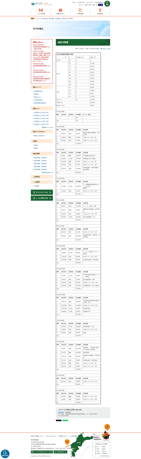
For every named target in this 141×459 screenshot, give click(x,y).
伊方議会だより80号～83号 (41, 115)
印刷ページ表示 (106, 48)
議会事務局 (61, 412)
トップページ (38, 18)
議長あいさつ (37, 97)
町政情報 (80, 13)
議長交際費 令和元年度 (61, 18)
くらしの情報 (41, 13)
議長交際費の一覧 (48, 172)
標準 (90, 4)
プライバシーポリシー (51, 436)
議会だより (36, 108)
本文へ (74, 2)
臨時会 (36, 148)
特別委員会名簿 (38, 91)
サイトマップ (90, 2)
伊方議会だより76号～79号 (41, 118)
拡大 (86, 4)
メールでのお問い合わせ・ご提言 (43, 452)
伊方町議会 (45, 18)
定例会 (36, 145)
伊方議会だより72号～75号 (41, 121)
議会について (37, 87)
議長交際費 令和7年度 (40, 160)
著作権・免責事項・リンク (37, 436)
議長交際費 (51, 18)
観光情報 (100, 13)
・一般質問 (36, 182)
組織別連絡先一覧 (61, 452)
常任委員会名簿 (38, 100)
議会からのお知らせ (39, 131)
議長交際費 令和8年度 (40, 157)
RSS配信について (63, 436)
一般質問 (36, 186)
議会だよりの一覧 (48, 127)
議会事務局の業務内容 (40, 103)
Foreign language (99, 2)
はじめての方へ (81, 2)
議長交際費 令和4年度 (40, 169)
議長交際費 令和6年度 (40, 163)
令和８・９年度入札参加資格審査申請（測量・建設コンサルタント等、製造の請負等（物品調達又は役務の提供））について (41, 57)
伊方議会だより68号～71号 (41, 124)
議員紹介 (36, 94)
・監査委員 (36, 176)
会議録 (35, 141)
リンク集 (71, 436)
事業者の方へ (60, 13)
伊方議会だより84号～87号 (41, 112)
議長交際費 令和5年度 (40, 166)
